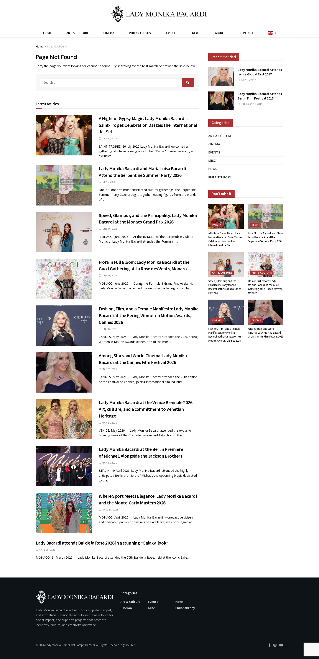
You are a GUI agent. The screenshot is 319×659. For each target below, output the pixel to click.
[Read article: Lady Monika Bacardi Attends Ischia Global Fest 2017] (221, 76)
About (220, 33)
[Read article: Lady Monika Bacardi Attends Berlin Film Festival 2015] (221, 100)
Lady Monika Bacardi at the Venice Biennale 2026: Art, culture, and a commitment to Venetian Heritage (146, 409)
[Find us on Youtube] (281, 645)
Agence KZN (128, 645)
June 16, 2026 (109, 228)
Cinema (108, 33)
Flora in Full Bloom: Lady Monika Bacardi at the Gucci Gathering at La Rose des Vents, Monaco (265, 287)
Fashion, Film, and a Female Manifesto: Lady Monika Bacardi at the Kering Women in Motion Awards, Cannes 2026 (149, 315)
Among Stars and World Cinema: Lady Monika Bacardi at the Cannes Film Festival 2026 (265, 332)
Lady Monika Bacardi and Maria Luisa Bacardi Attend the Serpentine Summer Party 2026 (265, 237)
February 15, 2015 (251, 104)
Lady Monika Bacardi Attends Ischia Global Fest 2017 (260, 71)
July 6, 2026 (108, 181)
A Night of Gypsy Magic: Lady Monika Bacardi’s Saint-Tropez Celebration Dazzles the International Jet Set (148, 125)
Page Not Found (57, 46)
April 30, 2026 (109, 509)
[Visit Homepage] (159, 14)
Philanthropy (140, 33)
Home (47, 33)
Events (171, 33)
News (196, 33)
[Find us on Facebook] (269, 645)
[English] (272, 33)
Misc (212, 160)
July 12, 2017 (248, 80)
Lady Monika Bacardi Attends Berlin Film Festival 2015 (260, 95)
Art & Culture (77, 33)
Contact (246, 33)
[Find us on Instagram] (274, 645)
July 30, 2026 (109, 138)
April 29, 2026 (46, 549)
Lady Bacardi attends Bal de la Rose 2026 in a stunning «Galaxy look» (102, 543)
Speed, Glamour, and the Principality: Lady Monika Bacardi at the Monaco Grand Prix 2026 (224, 287)
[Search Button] (188, 82)
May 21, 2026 (109, 369)
